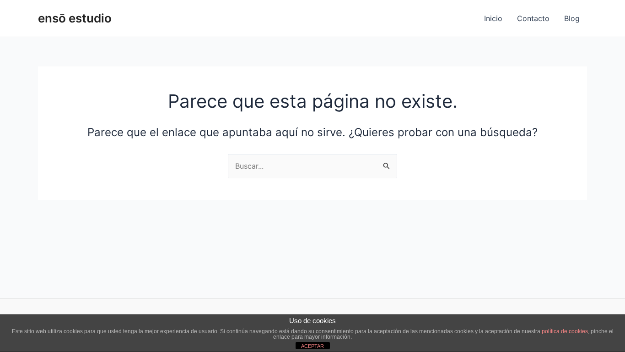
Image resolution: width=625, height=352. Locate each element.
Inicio (493, 18)
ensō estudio (75, 18)
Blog (572, 18)
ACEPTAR (312, 346)
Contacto (533, 18)
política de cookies (565, 331)
